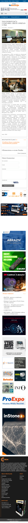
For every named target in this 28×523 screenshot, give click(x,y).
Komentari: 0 (10, 27)
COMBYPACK (8, 310)
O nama (2, 1)
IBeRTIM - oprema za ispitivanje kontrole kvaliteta (13, 298)
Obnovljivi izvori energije (7, 480)
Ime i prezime (5, 160)
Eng (6, 13)
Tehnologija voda (5, 487)
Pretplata (17, 1)
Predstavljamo (5, 490)
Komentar (4, 169)
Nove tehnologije (5, 481)
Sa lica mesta (4, 494)
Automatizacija (5, 489)
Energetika (4, 476)
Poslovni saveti (5, 493)
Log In (24, 1)
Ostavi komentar (22, 153)
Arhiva (10, 1)
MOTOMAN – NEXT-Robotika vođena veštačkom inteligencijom (14, 313)
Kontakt (13, 1)
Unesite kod (4, 180)
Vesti (3, 496)
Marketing (6, 1)
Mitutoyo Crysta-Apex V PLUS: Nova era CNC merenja (14, 302)
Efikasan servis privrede (9, 142)
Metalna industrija (5, 484)
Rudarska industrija (6, 497)
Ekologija (4, 491)
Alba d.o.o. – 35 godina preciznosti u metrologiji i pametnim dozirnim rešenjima (14, 306)
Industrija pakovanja (6, 486)
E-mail (3, 165)
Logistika (3, 483)
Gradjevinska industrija (6, 479)
